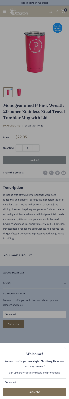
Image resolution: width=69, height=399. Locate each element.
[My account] (56, 11)
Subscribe (34, 392)
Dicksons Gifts (11, 125)
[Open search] (50, 11)
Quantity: (8, 148)
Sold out (34, 160)
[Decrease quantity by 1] (19, 148)
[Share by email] (63, 172)
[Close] (64, 347)
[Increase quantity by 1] (36, 148)
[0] (63, 11)
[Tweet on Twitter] (57, 172)
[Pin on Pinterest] (51, 172)
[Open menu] (4, 11)
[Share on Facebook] (45, 172)
